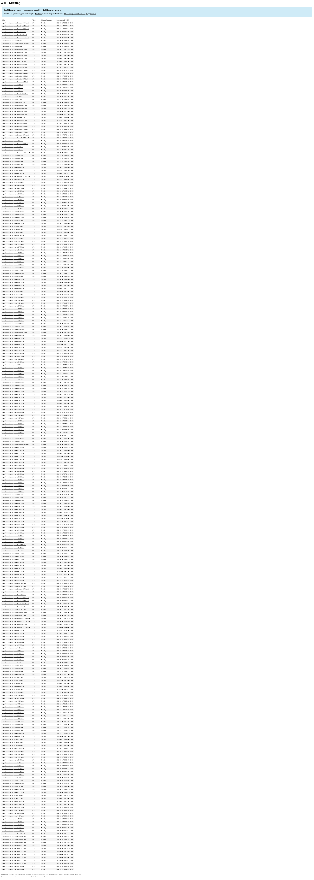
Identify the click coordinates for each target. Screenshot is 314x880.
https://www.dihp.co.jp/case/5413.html (13, 810)
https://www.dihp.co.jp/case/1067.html (13, 158)
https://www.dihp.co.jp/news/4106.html (13, 547)
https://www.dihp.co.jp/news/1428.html (13, 185)
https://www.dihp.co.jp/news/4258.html (13, 639)
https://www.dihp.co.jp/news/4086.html (13, 542)
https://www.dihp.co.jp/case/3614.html (13, 415)
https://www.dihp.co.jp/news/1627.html (13, 253)
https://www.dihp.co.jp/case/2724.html (13, 294)
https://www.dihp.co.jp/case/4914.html (13, 724)
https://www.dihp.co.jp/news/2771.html (13, 312)
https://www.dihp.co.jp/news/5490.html (13, 819)
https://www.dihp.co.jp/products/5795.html (14, 848)
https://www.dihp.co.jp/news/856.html (12, 141)
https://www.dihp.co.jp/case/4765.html (13, 710)
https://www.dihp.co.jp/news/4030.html (13, 533)
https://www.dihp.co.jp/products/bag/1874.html (15, 26)
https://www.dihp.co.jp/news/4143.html (13, 550)
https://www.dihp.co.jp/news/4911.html (13, 721)
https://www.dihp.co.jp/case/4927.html (13, 730)
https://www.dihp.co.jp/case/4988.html (13, 739)
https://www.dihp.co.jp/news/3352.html (13, 362)
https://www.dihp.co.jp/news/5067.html (13, 760)
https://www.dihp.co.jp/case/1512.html (13, 205)
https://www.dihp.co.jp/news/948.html (12, 149)
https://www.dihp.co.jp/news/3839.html (13, 477)
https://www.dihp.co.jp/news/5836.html (13, 869)
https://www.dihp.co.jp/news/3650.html (13, 427)
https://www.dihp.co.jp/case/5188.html (13, 777)
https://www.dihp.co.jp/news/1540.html (13, 208)
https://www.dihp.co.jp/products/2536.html (14, 32)
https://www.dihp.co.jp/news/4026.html (13, 530)
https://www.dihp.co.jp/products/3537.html (14, 615)
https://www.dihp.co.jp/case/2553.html (13, 276)
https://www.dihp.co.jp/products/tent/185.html (15, 82)
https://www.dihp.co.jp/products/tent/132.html (15, 64)
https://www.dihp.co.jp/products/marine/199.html (16, 627)
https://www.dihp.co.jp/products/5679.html (14, 836)
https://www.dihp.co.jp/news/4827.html (13, 718)
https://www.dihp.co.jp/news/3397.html (13, 379)
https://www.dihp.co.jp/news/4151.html (13, 559)
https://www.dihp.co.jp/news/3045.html (13, 347)
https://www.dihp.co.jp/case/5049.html (13, 757)
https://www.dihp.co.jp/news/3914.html (13, 500)
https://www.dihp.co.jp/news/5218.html (13, 783)
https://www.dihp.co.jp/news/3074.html (13, 350)
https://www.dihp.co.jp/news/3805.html (13, 462)
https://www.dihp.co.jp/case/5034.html (13, 751)
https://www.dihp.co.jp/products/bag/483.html (15, 114)
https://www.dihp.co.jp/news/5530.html (13, 822)
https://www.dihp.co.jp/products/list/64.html (14, 34)
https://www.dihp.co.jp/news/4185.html (13, 571)
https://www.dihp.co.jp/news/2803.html (13, 318)
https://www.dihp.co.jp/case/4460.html (13, 654)
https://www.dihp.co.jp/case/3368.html (13, 371)
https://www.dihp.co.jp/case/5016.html (13, 745)
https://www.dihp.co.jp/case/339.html (12, 99)
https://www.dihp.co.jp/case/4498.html (13, 662)
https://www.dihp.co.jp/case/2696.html (13, 291)
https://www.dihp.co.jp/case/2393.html (13, 270)
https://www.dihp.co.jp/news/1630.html (13, 273)
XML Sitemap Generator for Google (76, 14)
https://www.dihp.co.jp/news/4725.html (13, 698)
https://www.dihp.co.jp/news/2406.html (13, 267)
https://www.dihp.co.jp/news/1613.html (13, 223)
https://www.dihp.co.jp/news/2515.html (13, 282)
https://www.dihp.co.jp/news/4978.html (13, 733)
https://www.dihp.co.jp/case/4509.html (13, 665)
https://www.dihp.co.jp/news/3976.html (13, 512)
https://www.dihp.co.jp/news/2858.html (13, 329)
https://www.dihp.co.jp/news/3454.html (13, 382)
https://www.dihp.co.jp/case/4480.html (13, 659)
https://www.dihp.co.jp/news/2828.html (13, 323)
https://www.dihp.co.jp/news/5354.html (13, 807)
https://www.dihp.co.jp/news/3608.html (13, 412)
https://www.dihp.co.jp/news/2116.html (13, 250)
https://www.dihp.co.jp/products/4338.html (14, 595)
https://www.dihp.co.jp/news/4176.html (13, 565)
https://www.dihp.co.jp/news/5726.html (13, 866)
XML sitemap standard (52, 10)
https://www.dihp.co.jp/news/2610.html (13, 288)
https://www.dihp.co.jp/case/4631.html (13, 677)
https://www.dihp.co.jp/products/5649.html (14, 842)
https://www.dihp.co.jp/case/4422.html (13, 648)
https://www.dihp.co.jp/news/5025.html (13, 748)
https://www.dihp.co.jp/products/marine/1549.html (16, 621)
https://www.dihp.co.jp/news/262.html (12, 91)
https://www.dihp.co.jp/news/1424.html (13, 179)
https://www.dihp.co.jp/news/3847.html (13, 480)
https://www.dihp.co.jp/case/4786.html (13, 716)
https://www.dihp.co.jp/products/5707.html (14, 833)
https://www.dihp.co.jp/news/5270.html (13, 789)
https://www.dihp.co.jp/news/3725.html (13, 447)
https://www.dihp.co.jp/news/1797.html (13, 247)
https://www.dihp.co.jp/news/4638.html (13, 686)
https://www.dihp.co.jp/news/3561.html (13, 406)
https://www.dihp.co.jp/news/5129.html (13, 772)
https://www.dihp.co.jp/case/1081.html (13, 164)
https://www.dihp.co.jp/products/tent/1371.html (15, 135)
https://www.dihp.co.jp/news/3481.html (13, 391)
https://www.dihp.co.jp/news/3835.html (13, 474)
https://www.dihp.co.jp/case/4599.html (13, 680)
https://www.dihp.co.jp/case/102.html (12, 46)
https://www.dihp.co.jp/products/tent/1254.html (15, 29)
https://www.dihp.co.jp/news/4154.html (13, 556)
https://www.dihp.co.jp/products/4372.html (14, 592)
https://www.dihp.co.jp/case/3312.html (13, 359)
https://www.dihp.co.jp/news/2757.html (13, 309)
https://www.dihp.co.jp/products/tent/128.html (15, 58)
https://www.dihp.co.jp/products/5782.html (14, 845)
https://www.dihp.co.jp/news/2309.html (13, 259)
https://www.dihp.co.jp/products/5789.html (14, 857)
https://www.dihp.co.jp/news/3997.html (13, 518)
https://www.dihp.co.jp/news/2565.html (13, 279)
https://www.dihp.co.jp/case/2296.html (13, 256)
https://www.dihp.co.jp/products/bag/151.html (15, 73)
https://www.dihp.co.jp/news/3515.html (13, 397)
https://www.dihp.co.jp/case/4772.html (13, 713)
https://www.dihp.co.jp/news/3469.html (13, 388)
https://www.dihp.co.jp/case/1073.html (13, 161)
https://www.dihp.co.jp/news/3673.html (13, 435)
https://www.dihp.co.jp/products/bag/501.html (15, 123)
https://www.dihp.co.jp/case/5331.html (13, 798)
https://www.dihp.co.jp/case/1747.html (13, 241)
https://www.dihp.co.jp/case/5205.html (13, 780)
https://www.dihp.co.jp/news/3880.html (13, 491)
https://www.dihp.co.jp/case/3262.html (13, 365)
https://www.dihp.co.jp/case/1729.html (13, 238)
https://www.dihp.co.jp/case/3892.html (13, 497)
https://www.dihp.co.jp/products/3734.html (14, 61)
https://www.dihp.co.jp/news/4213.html (13, 580)
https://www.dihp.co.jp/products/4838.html (14, 586)
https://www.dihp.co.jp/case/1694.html (13, 232)
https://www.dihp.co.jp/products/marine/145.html (16, 618)
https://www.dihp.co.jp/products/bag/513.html (15, 129)
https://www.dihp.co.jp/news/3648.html (13, 424)
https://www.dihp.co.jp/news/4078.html (13, 539)
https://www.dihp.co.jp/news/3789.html (13, 456)
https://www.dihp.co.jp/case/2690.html (13, 297)
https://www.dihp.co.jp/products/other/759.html (15, 138)
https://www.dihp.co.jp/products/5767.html (14, 860)
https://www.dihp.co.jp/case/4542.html (13, 668)
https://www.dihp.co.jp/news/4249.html (13, 636)
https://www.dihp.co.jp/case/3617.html (13, 418)
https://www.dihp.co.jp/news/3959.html (13, 509)
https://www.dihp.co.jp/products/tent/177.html (15, 332)
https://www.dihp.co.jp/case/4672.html (13, 689)
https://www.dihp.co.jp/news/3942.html (13, 568)
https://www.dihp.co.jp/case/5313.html (13, 795)
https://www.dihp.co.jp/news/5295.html (13, 792)
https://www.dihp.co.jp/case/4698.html (13, 692)
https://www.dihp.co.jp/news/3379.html (13, 374)
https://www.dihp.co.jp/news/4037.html (13, 536)
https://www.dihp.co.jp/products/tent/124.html (15, 55)
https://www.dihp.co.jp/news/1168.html (13, 173)
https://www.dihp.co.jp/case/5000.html (13, 742)
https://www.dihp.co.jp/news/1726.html (13, 235)
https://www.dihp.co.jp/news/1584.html (13, 214)
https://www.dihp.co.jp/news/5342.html (13, 801)
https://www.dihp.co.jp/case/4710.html (13, 695)
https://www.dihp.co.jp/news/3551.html (13, 403)
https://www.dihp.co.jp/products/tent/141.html (15, 70)
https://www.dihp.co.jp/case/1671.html (13, 229)
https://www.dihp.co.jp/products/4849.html (14, 583)
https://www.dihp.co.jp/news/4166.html (13, 562)
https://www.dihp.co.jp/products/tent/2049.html (15, 23)
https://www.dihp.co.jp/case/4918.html (13, 727)
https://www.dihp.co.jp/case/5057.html (13, 754)
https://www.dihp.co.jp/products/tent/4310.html (15, 601)
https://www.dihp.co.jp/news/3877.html (13, 489)
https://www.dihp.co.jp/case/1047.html (13, 155)
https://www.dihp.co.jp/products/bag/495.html (15, 120)
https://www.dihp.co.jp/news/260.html (12, 88)
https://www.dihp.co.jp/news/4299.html (13, 642)
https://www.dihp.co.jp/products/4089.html (14, 545)
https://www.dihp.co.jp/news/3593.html (13, 409)
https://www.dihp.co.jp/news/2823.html (13, 320)
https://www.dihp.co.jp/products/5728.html (14, 863)
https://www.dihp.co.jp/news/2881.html (13, 376)
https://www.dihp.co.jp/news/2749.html (13, 306)
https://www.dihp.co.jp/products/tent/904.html (15, 144)
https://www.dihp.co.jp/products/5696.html (14, 839)
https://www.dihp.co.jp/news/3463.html (13, 385)
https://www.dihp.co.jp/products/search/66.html (15, 37)
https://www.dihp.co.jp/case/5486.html (13, 828)
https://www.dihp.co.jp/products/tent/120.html (15, 52)
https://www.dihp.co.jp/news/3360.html (13, 368)
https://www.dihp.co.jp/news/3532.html (13, 400)
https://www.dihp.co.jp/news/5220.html (13, 774)
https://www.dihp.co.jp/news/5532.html (13, 825)
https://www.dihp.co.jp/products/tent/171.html (15, 612)
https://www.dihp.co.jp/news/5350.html (13, 804)
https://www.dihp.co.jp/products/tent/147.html (15, 132)
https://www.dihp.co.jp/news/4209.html (13, 577)
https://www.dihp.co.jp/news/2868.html (13, 335)
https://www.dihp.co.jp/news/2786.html (13, 315)
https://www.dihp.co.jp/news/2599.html (13, 285)
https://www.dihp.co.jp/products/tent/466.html (15, 108)
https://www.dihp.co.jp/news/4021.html (13, 527)
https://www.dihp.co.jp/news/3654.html (13, 430)
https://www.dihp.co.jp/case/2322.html (13, 262)
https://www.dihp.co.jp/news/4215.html (13, 630)
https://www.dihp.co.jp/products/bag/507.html (15, 126)
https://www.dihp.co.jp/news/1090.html (13, 167)
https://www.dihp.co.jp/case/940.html (12, 147)
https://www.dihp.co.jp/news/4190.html (13, 574)
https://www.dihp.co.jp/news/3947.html (13, 503)
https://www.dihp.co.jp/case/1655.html (13, 226)
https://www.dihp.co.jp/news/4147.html (13, 553)
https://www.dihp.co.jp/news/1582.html (13, 217)
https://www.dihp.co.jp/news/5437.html (13, 813)
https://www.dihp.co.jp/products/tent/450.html (15, 105)
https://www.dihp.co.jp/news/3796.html (13, 459)
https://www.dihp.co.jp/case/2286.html (13, 182)
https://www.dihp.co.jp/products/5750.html (14, 854)
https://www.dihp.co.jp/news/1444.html (13, 188)
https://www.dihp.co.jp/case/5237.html (13, 786)
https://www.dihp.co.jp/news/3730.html (13, 450)
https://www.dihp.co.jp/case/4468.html (13, 657)
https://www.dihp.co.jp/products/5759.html (14, 851)
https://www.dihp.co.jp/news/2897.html (13, 344)
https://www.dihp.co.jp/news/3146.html (13, 353)
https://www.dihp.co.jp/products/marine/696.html (16, 152)
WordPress (38, 14)
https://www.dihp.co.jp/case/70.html (12, 40)
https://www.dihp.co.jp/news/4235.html (13, 633)
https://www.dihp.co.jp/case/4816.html (13, 701)
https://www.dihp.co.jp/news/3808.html (13, 465)
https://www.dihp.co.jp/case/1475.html (13, 197)
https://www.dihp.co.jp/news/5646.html (13, 830)
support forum (44, 876)
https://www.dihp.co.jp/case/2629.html (13, 303)
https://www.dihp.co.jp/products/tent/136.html (15, 67)
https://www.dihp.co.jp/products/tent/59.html (14, 624)
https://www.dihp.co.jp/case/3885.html (13, 494)
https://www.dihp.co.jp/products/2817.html (14, 609)
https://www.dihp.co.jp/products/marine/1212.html (16, 176)
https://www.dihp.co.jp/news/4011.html (13, 521)
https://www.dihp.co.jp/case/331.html (12, 96)
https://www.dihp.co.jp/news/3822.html (13, 471)
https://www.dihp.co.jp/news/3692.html (13, 441)
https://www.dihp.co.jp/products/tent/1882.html (15, 444)
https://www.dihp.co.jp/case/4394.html (13, 651)
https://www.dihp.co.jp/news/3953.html (13, 506)
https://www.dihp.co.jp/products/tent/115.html (15, 49)
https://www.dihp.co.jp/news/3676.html (13, 438)
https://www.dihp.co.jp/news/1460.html (13, 194)
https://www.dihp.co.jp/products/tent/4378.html (15, 589)
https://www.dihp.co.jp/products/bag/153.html (15, 76)
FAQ (34, 876)
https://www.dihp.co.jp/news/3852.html (13, 483)
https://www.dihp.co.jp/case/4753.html (13, 704)
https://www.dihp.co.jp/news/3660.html (13, 432)
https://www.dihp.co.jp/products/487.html (13, 117)
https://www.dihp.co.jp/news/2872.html (13, 338)
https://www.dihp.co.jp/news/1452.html (13, 191)
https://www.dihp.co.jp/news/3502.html (13, 394)
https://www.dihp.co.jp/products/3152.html (14, 606)
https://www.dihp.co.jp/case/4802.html (13, 707)
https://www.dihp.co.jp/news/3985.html (13, 515)
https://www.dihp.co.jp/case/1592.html (13, 220)
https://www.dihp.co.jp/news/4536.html (13, 674)
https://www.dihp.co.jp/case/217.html (12, 85)
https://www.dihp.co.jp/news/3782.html (13, 453)
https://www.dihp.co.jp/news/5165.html (13, 769)
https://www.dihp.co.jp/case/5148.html (13, 766)
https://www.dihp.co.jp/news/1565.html (13, 211)
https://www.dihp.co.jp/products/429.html (13, 102)
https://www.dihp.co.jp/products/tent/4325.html (15, 598)
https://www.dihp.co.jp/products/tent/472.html (15, 111)
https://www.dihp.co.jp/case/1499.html (13, 203)
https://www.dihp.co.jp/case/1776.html (13, 244)
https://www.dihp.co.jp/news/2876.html (13, 341)
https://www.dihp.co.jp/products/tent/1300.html (15, 603)
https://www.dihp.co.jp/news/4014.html (13, 524)
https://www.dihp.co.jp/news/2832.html (13, 326)
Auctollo (93, 14)
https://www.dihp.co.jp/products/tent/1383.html (15, 43)
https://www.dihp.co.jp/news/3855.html (13, 486)
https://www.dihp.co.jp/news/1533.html (13, 200)
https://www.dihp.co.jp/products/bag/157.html (15, 79)
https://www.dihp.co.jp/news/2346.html (13, 264)
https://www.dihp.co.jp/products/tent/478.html (15, 93)
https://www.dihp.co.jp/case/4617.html (13, 683)
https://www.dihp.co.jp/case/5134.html (13, 763)
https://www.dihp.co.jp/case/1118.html (13, 170)
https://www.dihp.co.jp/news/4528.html (13, 645)
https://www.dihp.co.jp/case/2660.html (13, 300)
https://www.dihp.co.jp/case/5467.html (13, 816)
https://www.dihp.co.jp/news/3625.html (13, 421)
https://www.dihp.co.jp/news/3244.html (13, 356)
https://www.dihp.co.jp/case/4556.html (13, 671)
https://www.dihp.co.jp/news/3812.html (13, 468)
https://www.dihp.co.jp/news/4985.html (13, 736)
